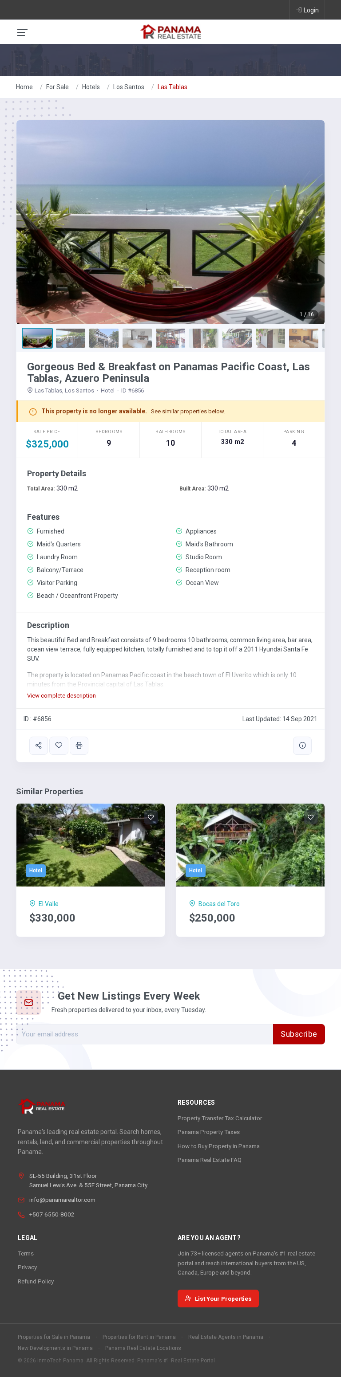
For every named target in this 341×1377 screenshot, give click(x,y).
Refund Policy (36, 1281)
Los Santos (128, 86)
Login (311, 10)
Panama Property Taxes (209, 1131)
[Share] (38, 746)
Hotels (91, 86)
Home (24, 86)
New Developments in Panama (55, 1348)
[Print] (79, 746)
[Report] (302, 746)
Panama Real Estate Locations (143, 1348)
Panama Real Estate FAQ (210, 1159)
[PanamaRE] (170, 31)
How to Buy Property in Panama (219, 1145)
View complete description (61, 695)
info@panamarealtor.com (62, 1199)
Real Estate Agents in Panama (225, 1337)
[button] (39, 222)
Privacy (27, 1267)
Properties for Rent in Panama (139, 1337)
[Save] (58, 746)
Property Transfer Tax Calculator (220, 1118)
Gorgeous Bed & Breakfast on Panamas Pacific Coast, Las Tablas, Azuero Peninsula (168, 372)
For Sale (57, 86)
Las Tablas (172, 86)
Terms (26, 1253)
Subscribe (299, 1034)
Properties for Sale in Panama (54, 1337)
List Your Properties (223, 1298)
